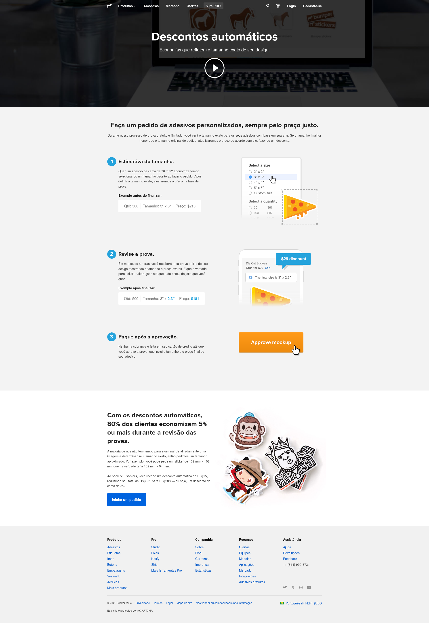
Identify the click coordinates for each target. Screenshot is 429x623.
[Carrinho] (278, 6)
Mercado (172, 5)
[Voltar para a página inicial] (109, 6)
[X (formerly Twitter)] (293, 587)
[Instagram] (301, 587)
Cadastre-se (312, 5)
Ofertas (192, 5)
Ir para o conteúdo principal (3, 3)
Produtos (125, 5)
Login (291, 5)
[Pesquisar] (267, 6)
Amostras (151, 5)
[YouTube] (309, 587)
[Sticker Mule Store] (285, 587)
